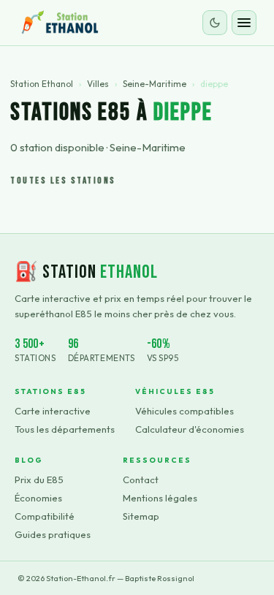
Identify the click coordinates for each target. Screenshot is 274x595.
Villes (98, 83)
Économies (38, 498)
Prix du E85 (39, 479)
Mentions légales (160, 498)
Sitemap (141, 516)
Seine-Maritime (154, 83)
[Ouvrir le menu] (244, 22)
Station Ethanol (41, 83)
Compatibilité (45, 516)
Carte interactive (53, 411)
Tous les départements (65, 429)
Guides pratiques (53, 534)
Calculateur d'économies (189, 429)
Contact (141, 479)
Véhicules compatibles (184, 411)
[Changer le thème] (214, 22)
